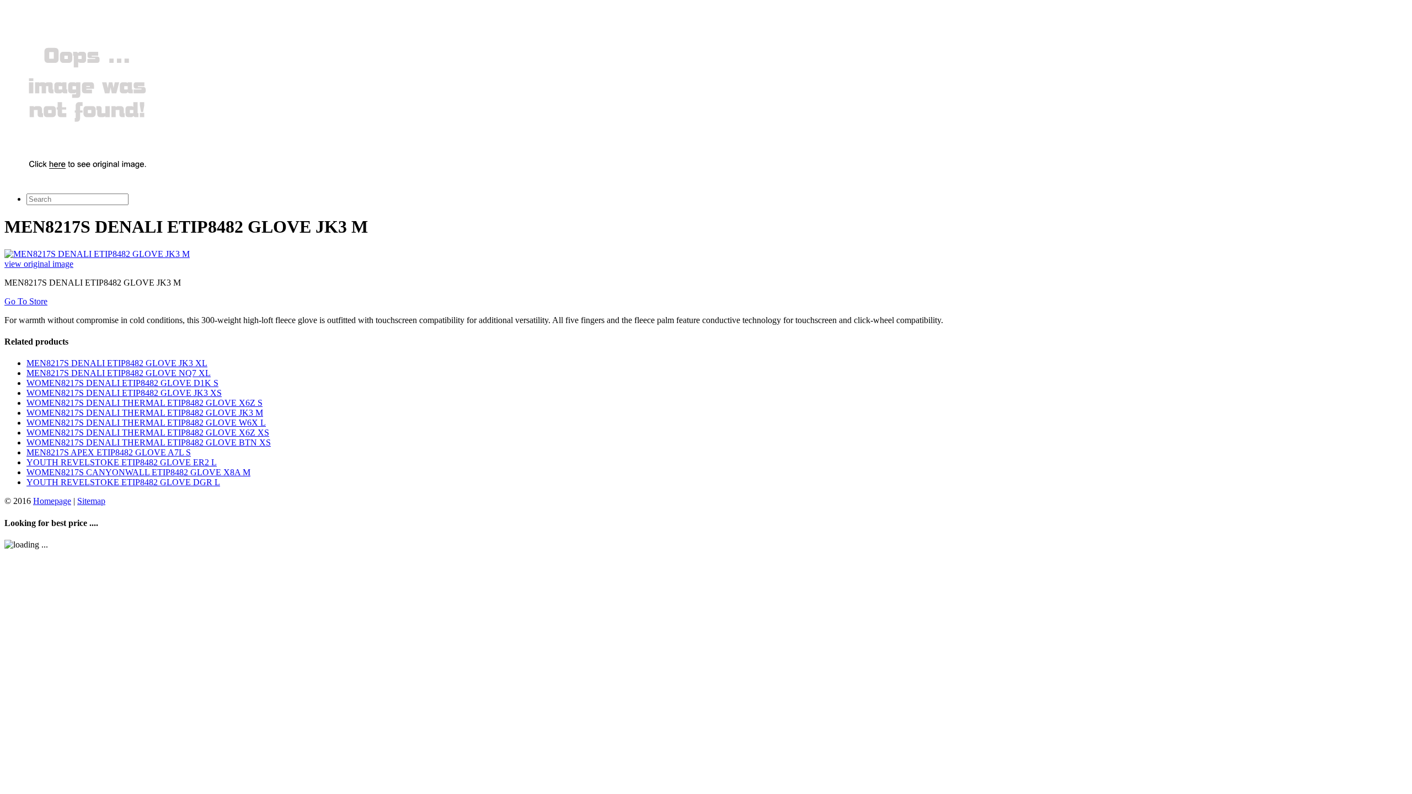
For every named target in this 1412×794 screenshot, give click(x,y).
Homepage (52, 501)
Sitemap (91, 501)
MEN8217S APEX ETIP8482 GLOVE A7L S (108, 452)
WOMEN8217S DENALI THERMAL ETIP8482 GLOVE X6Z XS (147, 432)
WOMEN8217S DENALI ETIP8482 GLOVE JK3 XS (124, 393)
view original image (38, 264)
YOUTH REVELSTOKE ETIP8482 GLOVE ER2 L (121, 462)
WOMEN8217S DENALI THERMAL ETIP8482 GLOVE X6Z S (144, 402)
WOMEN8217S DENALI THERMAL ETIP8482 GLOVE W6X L (146, 422)
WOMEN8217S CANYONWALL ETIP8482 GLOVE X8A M (138, 472)
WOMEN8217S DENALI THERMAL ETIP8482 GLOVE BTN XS (148, 442)
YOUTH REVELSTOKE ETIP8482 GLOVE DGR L (123, 482)
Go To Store (25, 301)
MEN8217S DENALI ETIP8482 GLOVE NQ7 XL (118, 373)
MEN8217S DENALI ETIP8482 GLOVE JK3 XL (116, 363)
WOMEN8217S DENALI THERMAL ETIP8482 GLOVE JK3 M (144, 412)
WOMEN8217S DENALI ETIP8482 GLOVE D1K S (122, 383)
